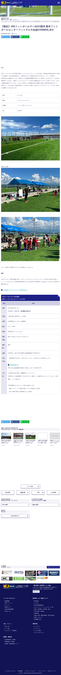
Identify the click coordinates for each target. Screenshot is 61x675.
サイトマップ (42, 671)
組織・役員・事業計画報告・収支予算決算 (44, 615)
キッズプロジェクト (39, 632)
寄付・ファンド (8, 603)
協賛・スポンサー (39, 617)
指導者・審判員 (7, 637)
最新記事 (23, 492)
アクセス (36, 591)
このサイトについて (10, 671)
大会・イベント (8, 21)
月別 (38, 492)
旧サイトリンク (52, 671)
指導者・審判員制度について (12, 643)
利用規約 (21, 671)
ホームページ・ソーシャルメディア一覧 (44, 607)
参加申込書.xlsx (14, 365)
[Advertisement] (30, 53)
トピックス (37, 628)
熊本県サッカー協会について (40, 598)
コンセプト (37, 626)
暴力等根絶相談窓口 (39, 605)
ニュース (7, 605)
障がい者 (19, 21)
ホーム (2, 21)
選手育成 (35, 623)
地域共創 (37, 613)
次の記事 (53, 492)
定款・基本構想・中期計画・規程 (42, 609)
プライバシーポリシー (31, 671)
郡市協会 (37, 601)
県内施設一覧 (38, 619)
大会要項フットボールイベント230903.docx (15, 290)
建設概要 (7, 601)
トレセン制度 (38, 630)
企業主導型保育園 (9, 609)
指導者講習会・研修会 (10, 639)
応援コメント (8, 607)
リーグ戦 (7, 628)
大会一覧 (14, 21)
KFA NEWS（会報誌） (40, 611)
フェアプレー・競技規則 (11, 630)
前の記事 (7, 492)
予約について (8, 611)
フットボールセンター (9, 598)
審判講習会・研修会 (10, 641)
